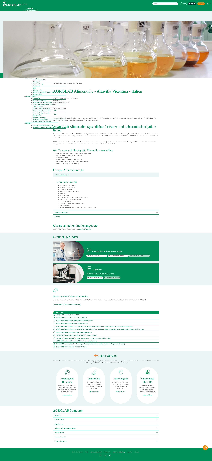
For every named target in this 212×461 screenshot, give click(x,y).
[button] (106, 175)
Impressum (107, 452)
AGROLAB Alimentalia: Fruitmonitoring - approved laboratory (74, 332)
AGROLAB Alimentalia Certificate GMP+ (68, 315)
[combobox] (165, 3)
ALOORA (201, 3)
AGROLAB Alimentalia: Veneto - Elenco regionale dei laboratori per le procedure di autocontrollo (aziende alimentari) (90, 344)
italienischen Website (84, 229)
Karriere (129, 452)
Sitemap (136, 452)
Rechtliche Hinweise (77, 452)
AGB (86, 452)
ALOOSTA (192, 3)
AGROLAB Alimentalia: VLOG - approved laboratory (71, 346)
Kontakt (184, 3)
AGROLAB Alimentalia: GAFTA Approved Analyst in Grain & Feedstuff (76, 335)
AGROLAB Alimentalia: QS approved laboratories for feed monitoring (76, 341)
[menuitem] (30, 8)
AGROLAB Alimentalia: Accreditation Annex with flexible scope (74, 320)
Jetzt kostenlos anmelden (72, 304)
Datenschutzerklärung (119, 452)
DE (208, 3)
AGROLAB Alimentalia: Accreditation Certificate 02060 (72, 323)
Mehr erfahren (58, 304)
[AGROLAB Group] (15, 6)
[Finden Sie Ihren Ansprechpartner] (205, 447)
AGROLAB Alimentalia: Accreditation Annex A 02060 (71, 318)
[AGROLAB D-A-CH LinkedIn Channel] (101, 455)
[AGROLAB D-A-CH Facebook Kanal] (110, 455)
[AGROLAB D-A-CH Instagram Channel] (105, 455)
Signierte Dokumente (96, 452)
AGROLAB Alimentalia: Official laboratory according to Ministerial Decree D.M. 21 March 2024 (83, 338)
